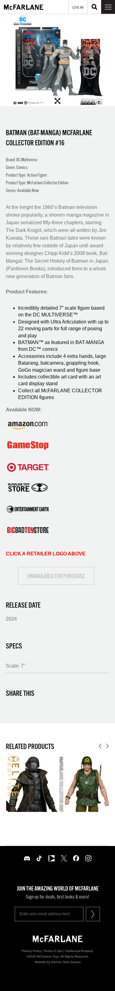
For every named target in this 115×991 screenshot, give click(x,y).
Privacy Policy (31, 951)
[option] (57, 60)
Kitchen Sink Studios (66, 962)
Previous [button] (100, 746)
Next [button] (107, 746)
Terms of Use (53, 951)
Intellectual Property (79, 951)
